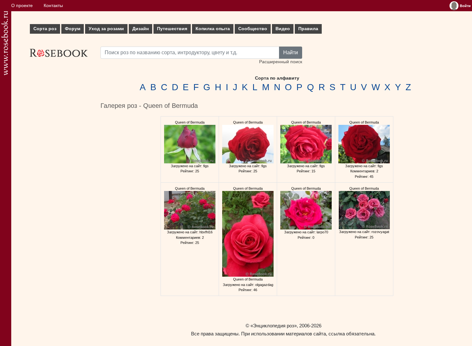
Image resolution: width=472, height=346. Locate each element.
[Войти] (454, 5)
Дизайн (140, 28)
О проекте (22, 5)
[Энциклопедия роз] (4, 43)
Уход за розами (106, 28)
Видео (282, 28)
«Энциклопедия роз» (273, 325)
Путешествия (172, 28)
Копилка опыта (213, 28)
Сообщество (252, 28)
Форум (72, 28)
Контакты (53, 5)
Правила (308, 28)
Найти (290, 52)
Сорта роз (45, 28)
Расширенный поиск (280, 61)
